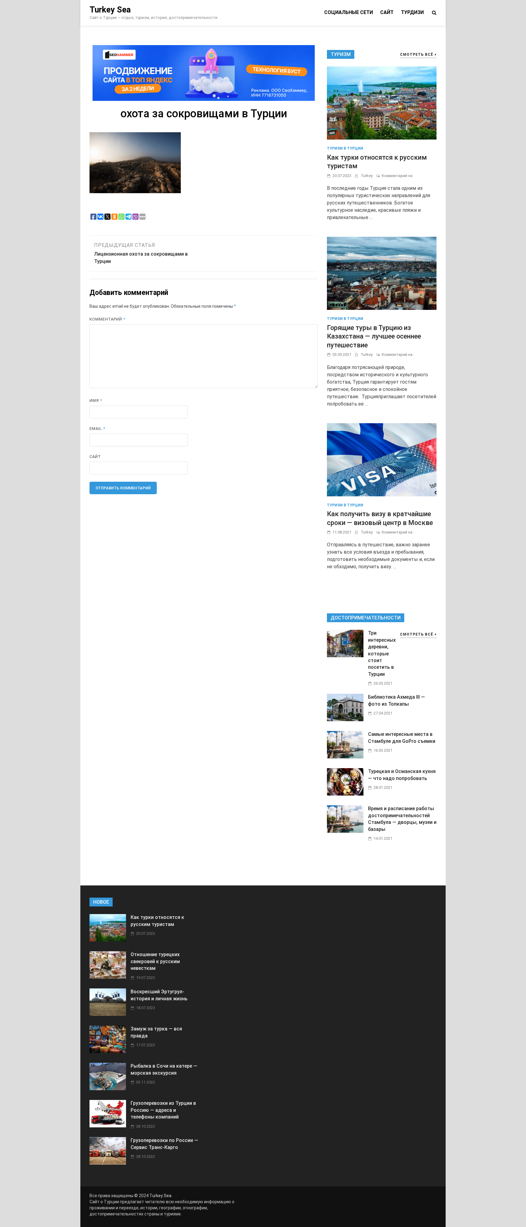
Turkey (367, 175)
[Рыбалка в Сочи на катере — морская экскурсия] (107, 1088)
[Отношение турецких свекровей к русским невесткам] (107, 977)
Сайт (387, 12)
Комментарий (107, 319)
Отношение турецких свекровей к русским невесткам (155, 961)
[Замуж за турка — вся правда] (107, 1051)
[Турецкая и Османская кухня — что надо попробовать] (345, 794)
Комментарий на (397, 175)
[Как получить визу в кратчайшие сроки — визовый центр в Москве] (382, 459)
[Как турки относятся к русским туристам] (382, 103)
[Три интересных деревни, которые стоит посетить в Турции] (345, 655)
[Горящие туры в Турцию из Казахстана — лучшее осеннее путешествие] (382, 273)
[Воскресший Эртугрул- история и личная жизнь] (107, 1014)
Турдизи (412, 12)
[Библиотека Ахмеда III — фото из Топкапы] (345, 719)
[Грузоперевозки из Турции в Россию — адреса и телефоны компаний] (107, 1126)
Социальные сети (348, 12)
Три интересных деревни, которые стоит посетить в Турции (382, 653)
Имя (95, 400)
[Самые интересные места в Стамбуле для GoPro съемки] (345, 757)
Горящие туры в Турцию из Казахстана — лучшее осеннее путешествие (374, 336)
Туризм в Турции (345, 148)
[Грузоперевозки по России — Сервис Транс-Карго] (107, 1163)
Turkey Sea (110, 10)
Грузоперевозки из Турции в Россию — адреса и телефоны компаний (163, 1110)
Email (97, 428)
